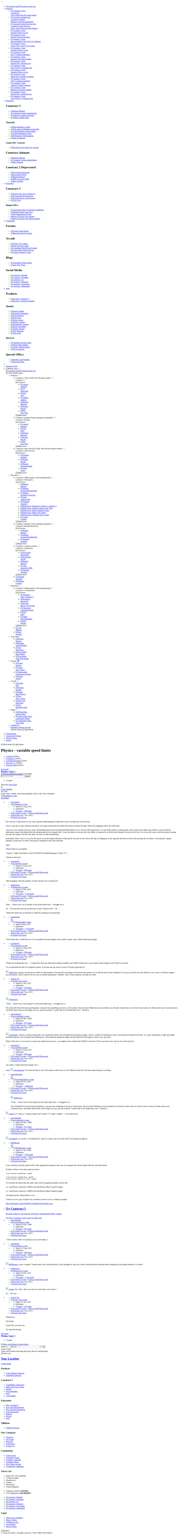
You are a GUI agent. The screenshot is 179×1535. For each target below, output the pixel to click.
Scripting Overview (26, 115)
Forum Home (23, 231)
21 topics (19, 988)
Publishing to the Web (30, 129)
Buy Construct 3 (22, 299)
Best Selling (23, 345)
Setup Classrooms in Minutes (32, 210)
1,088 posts (28, 1086)
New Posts (20, 265)
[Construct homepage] (21, 6)
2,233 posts (29, 894)
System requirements (28, 113)
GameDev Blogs (12, 1462)
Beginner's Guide (23, 127)
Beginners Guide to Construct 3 (44, 506)
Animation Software (13, 1375)
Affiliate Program (12, 1428)
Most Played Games (29, 248)
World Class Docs (26, 212)
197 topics (20, 894)
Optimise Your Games (40, 515)
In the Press (10, 1444)
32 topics (19, 811)
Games (20, 320)
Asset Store (15, 637)
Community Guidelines (15, 1466)
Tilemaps (20, 331)
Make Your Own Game (15, 1387)
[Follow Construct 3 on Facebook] (20, 284)
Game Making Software (15, 1373)
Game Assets (11, 1455)
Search (8, 740)
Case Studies (11, 1396)
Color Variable (6, 789)
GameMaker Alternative (15, 1385)
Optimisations (27, 136)
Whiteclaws (13, 972)
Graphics (21, 322)
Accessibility (11, 1524)
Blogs (13, 710)
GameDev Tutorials (13, 1460)
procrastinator (19, 1070)
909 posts (28, 811)
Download (25, 172)
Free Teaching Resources (15, 1410)
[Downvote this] (38, 813)
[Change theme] (22, 730)
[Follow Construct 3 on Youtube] (19, 277)
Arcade (14, 681)
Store (8, 288)
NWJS (23, 175)
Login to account (24, 727)
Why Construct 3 (12, 1405)
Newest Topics (26, 233)
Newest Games (22, 246)
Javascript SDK (23, 179)
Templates (22, 327)
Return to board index (19, 1344)
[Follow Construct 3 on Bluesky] (19, 282)
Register (9, 366)
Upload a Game (24, 252)
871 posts (28, 1023)
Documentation (12, 1391)
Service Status (11, 1526)
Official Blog (26, 263)
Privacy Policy (11, 1520)
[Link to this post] (17, 815)
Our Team (10, 1439)
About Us (9, 1437)
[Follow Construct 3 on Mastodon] (20, 286)
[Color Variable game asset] (2, 787)
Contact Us (15, 725)
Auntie (11, 1114)
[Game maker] (21, 371)
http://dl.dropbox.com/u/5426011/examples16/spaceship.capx (29, 1203)
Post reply (5, 769)
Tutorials (19, 162)
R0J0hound (13, 1264)
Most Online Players (26, 250)
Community (10, 221)
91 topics (19, 1155)
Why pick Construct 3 (26, 194)
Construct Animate (35, 418)
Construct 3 (33, 378)
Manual (22, 111)
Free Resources (27, 196)
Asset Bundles (24, 360)
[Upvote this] (18, 813)
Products (9, 9)
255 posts (28, 988)
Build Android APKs (27, 131)
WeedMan (5, 798)
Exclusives (20, 349)
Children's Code (12, 1522)
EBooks (20, 316)
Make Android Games (40, 510)
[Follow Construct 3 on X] (17, 280)
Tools (18, 333)
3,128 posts (29, 929)
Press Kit (9, 1442)
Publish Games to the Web (42, 508)
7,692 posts (28, 1155)
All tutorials (20, 138)
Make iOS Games (39, 513)
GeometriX (13, 1035)
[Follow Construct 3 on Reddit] (19, 275)
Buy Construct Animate (25, 301)
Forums (14, 661)
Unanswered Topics (13, 736)
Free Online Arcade (13, 1464)
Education (10, 183)
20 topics (19, 1023)
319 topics (20, 929)
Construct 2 (27, 546)
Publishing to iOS (24, 134)
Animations (23, 313)
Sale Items (20, 362)
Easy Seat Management (15, 1407)
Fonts (18, 318)
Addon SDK (24, 118)
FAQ (19, 200)
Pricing (8, 1389)
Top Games (23, 244)
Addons (21, 311)
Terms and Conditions (14, 1518)
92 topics (19, 1086)
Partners (9, 1414)
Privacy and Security (27, 198)
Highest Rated (24, 347)
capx (7, 845)
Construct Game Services (39, 449)
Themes (21, 329)
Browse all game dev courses (27, 147)
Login (15, 366)
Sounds (25, 324)
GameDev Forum (12, 1458)
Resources (10, 101)
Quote (23, 817)
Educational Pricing (23, 214)
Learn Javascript (12, 1412)
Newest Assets (25, 343)
